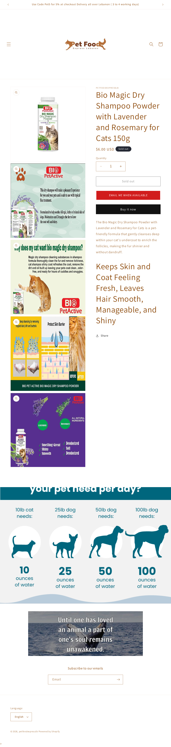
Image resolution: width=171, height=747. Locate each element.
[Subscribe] (118, 679)
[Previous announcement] (8, 4)
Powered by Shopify (49, 731)
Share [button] (104, 335)
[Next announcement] (162, 4)
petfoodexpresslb (28, 731)
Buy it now (128, 209)
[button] (8, 44)
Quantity (101, 158)
